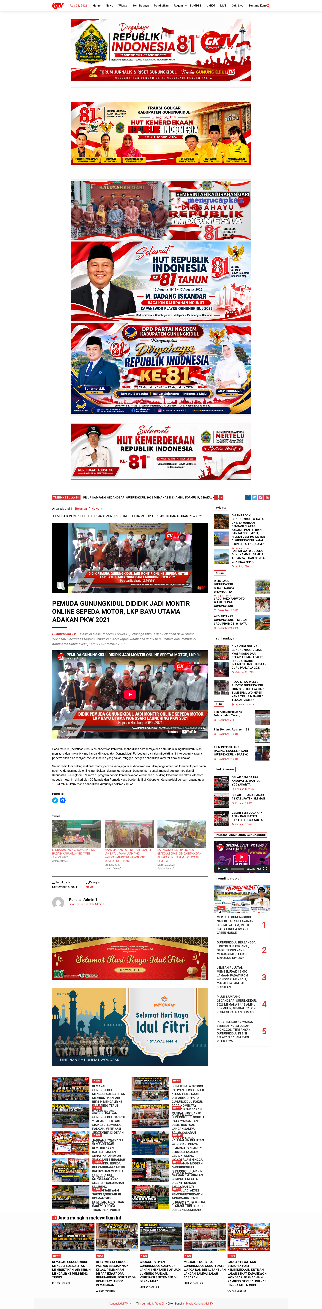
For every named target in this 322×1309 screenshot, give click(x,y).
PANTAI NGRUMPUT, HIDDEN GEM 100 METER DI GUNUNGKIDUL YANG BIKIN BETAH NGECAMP (248, 539)
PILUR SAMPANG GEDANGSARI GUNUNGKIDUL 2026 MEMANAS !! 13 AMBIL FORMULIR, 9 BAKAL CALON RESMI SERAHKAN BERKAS (237, 1004)
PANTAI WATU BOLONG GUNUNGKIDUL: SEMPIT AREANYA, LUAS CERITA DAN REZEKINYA (248, 556)
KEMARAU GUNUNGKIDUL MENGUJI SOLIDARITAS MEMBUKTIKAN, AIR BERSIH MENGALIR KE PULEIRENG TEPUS (108, 1095)
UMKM (211, 5)
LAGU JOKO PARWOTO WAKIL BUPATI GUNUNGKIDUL (229, 602)
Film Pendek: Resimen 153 (231, 729)
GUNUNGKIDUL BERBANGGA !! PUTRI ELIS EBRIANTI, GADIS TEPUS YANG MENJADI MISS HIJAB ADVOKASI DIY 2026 (236, 950)
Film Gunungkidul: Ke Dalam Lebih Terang (228, 713)
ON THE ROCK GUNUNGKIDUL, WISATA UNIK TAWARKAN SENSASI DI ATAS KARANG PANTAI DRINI (248, 523)
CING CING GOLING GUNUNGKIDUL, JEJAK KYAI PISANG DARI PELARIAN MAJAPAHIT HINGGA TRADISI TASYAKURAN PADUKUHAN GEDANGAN (248, 657)
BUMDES (195, 5)
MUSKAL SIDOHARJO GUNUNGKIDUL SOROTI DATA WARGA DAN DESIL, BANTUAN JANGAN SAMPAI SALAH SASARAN (188, 1123)
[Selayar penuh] (265, 869)
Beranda (81, 508)
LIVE (223, 5)
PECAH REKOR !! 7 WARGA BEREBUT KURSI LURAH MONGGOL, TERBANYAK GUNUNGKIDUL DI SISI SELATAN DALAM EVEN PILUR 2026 (235, 1031)
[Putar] (219, 869)
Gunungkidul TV (118, 1303)
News (109, 5)
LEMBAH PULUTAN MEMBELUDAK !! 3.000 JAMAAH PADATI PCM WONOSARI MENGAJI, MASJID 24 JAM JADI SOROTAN (232, 977)
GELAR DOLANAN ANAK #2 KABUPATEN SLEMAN (248, 796)
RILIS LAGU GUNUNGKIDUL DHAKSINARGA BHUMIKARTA (224, 586)
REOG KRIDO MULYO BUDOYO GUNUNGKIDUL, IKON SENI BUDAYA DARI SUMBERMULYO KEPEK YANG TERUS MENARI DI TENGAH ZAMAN (248, 691)
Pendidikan (161, 5)
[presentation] (216, 497)
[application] (242, 857)
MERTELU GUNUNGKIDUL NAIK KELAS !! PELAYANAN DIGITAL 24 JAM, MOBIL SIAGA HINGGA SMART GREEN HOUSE (235, 925)
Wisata (122, 5)
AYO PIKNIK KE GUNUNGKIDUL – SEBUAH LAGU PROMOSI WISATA (231, 620)
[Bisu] (259, 869)
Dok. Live (237, 5)
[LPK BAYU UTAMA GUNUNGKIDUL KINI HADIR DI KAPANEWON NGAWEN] (76, 834)
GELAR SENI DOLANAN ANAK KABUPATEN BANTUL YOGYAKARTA (247, 816)
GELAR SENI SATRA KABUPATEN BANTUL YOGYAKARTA (246, 781)
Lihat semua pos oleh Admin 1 (86, 904)
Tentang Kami (257, 5)
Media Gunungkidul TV (199, 1303)
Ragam (178, 5)
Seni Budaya (140, 5)
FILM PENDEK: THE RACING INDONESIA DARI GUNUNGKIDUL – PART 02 (231, 751)
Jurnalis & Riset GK (153, 1303)
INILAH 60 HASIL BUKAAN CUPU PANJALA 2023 (249, 666)
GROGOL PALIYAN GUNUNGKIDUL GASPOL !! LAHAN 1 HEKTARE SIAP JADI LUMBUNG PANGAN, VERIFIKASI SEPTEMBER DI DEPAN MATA (109, 1125)
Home (97, 5)
